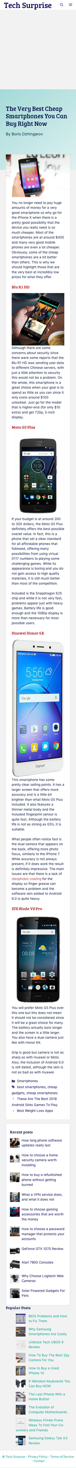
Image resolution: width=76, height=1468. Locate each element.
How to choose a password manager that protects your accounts (43, 1234)
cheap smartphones (42, 1093)
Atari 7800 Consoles (37, 1262)
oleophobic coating (26, 879)
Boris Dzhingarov (27, 134)
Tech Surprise (28, 5)
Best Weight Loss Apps (35, 1111)
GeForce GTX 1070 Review (42, 1249)
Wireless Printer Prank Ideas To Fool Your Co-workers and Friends (40, 1425)
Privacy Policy (37, 1456)
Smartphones (27, 1081)
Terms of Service (62, 1456)
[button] (61, 5)
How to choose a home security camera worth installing (40, 1160)
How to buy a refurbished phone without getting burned (42, 1180)
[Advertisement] (38, 49)
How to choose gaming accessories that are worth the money (43, 1214)
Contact (39, 1461)
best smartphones (31, 1087)
